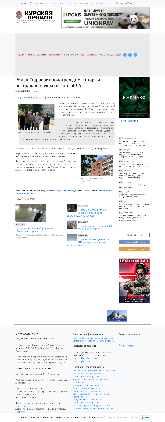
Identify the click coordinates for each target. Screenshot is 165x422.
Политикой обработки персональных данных (116, 417)
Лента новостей (23, 3)
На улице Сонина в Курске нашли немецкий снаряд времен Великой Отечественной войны (132, 218)
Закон (126, 201)
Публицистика (91, 55)
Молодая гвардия (114, 55)
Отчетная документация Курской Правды (91, 405)
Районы (102, 55)
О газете (53, 3)
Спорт (66, 55)
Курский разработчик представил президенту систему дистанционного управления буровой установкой (134, 143)
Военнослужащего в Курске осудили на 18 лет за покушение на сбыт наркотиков (134, 206)
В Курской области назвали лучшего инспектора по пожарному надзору (134, 165)
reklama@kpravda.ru (88, 358)
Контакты (71, 3)
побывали (20, 167)
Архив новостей (134, 235)
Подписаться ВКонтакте (135, 242)
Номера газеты (40, 3)
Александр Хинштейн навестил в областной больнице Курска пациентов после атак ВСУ (132, 176)
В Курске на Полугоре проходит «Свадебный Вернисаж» (132, 196)
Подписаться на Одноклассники (135, 249)
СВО (82, 55)
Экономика (41, 55)
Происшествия (55, 55)
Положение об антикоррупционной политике (94, 371)
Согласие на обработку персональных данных (94, 341)
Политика (31, 55)
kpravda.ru (23, 412)
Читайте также (24, 198)
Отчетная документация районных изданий (93, 408)
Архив (62, 3)
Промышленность (129, 138)
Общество (20, 55)
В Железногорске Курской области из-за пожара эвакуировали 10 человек (86, 212)
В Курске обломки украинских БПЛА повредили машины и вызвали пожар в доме (88, 242)
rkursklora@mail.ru (81, 361)
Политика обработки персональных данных (93, 338)
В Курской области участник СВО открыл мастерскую (95, 227)
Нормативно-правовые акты (86, 385)
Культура (74, 55)
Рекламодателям (85, 3)
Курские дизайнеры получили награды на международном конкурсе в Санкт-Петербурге (131, 155)
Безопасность (128, 161)
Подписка (99, 3)
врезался (59, 161)
